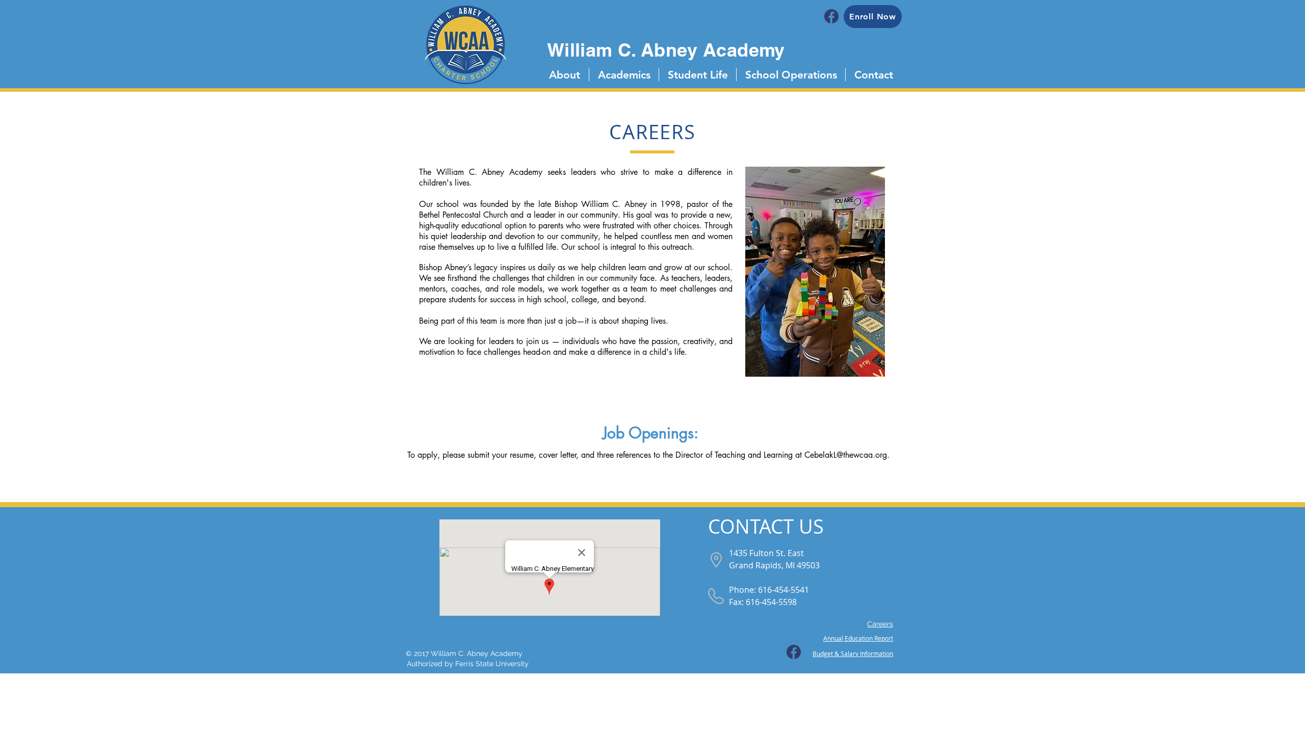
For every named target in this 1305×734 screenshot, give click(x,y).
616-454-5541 (783, 589)
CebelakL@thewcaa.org (845, 455)
